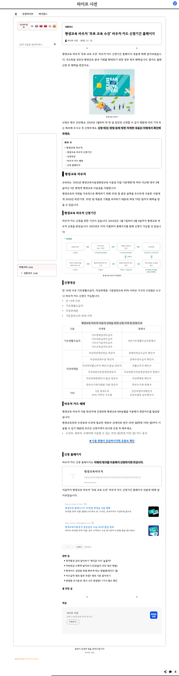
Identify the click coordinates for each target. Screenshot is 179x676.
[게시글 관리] (70, 547)
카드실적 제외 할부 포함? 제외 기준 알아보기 (88, 575)
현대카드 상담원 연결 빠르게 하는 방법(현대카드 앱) (92, 570)
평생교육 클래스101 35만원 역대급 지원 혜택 (87, 508)
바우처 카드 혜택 (75, 160)
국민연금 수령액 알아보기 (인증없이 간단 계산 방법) (91, 565)
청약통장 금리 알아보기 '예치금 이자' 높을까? (88, 560)
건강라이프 (27, 13)
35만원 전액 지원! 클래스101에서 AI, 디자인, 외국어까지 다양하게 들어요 (98, 511)
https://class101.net (74, 504)
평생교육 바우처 (74, 147)
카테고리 (26, 267)
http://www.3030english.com (77, 523)
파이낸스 (43, 13)
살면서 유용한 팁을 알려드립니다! (79, 617)
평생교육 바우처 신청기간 (79, 152)
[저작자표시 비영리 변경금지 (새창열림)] (87, 547)
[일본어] (49, 26)
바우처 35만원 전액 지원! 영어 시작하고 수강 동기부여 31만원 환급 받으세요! (100, 530)
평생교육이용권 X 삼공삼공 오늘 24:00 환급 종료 (89, 527)
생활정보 (30, 273)
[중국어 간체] (41, 26)
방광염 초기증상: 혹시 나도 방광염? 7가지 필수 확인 (91, 580)
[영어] (36, 26)
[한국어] (32, 26)
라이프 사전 (87, 4)
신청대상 (71, 156)
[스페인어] (54, 26)
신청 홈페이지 (73, 165)
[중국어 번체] (45, 26)
